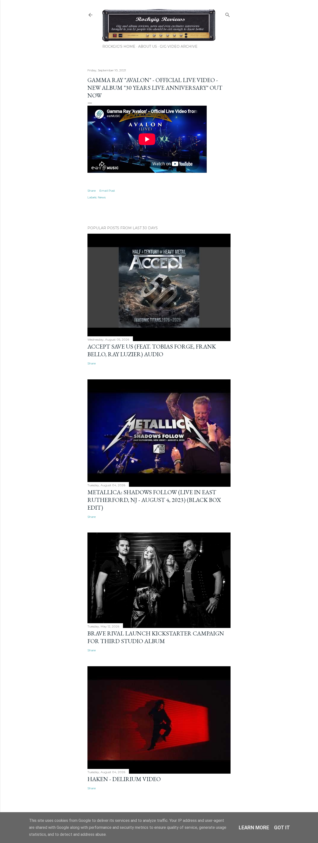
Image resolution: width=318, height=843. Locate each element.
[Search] (228, 14)
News (102, 197)
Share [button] (91, 190)
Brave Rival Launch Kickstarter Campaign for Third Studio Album (155, 637)
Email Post (107, 190)
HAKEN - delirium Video (124, 779)
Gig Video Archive (179, 46)
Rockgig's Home (118, 46)
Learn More (254, 828)
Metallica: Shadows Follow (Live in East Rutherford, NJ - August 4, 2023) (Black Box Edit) (154, 499)
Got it (282, 828)
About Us (147, 46)
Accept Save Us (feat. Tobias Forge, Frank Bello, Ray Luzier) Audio (151, 350)
